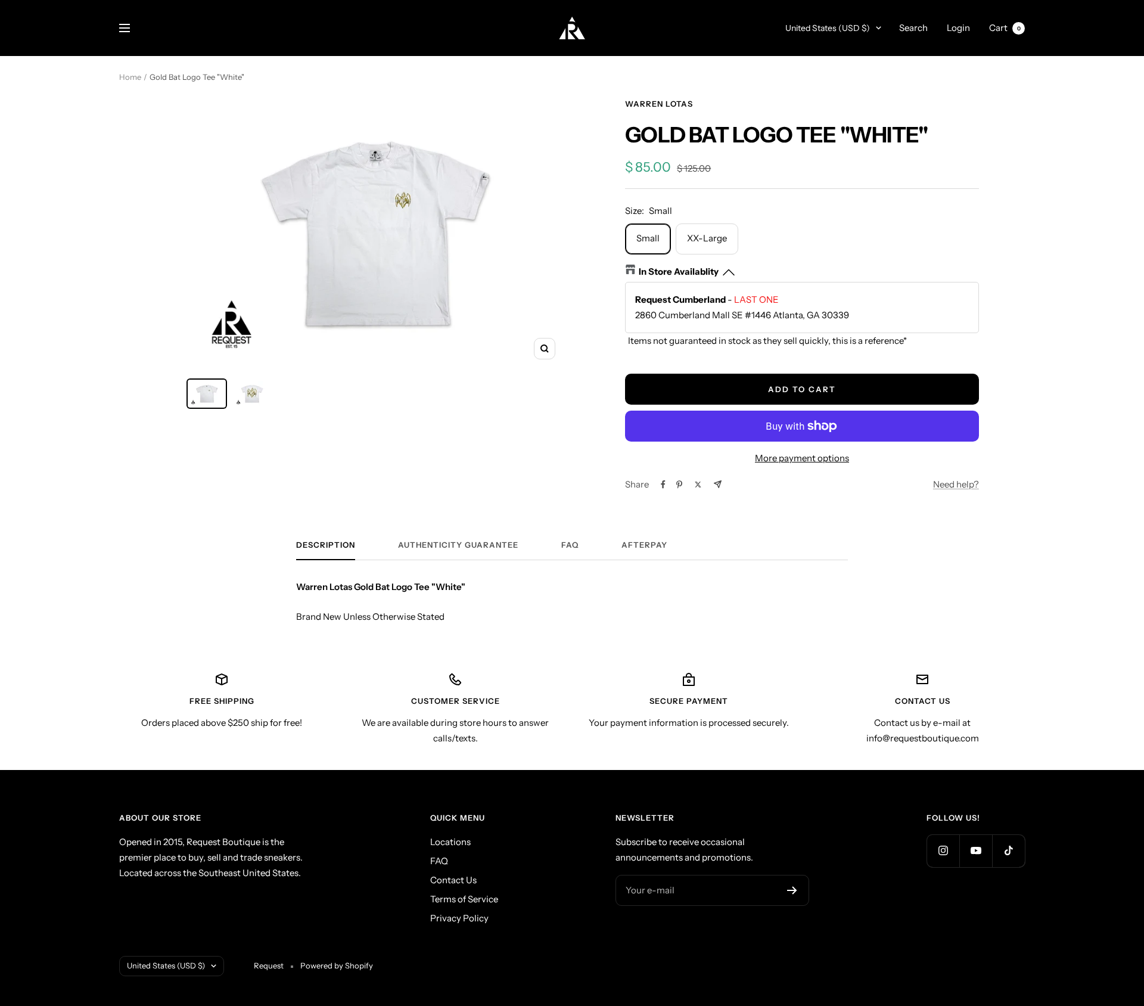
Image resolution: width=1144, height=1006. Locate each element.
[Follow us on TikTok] (1008, 850)
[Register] (792, 890)
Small (648, 238)
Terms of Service (464, 899)
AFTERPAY (644, 544)
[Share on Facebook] (663, 484)
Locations (450, 841)
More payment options (802, 458)
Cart (1005, 27)
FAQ (570, 544)
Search (913, 27)
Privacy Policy (459, 918)
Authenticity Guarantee (458, 544)
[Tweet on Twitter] (698, 484)
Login (958, 27)
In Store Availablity (679, 271)
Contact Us (453, 880)
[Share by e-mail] (718, 484)
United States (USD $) (827, 28)
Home (130, 77)
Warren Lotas (659, 103)
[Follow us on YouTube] (975, 850)
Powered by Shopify (336, 965)
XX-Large (707, 238)
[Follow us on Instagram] (943, 850)
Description (325, 544)
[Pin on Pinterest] (679, 484)
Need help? (956, 484)
